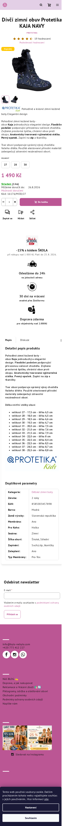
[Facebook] (6, 654)
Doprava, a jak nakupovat (18, 683)
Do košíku (43, 202)
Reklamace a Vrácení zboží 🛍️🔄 (22, 687)
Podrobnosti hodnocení (32, 42)
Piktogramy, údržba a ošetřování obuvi (25, 691)
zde (46, 799)
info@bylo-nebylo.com (16, 644)
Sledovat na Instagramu (30, 754)
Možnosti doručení (12, 190)
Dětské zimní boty (42, 492)
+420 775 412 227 (14, 647)
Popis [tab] (8, 340)
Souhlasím (31, 818)
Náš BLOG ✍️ (10, 679)
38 (25, 164)
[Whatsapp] (23, 654)
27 (5, 164)
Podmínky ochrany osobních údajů (23, 699)
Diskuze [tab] (24, 340)
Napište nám (10, 703)
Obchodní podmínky (15, 695)
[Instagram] (14, 654)
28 (15, 164)
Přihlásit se (12, 614)
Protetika (32, 33)
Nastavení (30, 807)
